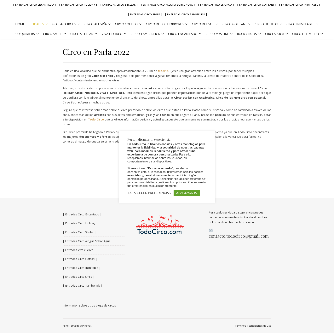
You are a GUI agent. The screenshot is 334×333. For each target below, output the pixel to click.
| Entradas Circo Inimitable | (299, 4)
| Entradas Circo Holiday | (78, 4)
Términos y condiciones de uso (253, 325)
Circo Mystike (217, 34)
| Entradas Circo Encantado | (34, 4)
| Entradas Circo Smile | (145, 14)
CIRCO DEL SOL (203, 24)
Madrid (163, 71)
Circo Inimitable (300, 24)
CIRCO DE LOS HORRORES (165, 24)
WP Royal (85, 325)
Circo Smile (52, 34)
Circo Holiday (266, 24)
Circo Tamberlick (145, 34)
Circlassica (274, 34)
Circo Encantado (182, 34)
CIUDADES (36, 24)
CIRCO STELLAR (81, 34)
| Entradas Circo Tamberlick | (186, 14)
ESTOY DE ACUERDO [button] (187, 193)
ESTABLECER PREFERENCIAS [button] (149, 192)
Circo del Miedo (305, 34)
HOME (20, 24)
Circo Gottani (234, 24)
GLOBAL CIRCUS (64, 24)
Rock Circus (247, 34)
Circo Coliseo (126, 24)
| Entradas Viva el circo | (216, 4)
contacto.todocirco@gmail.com (239, 236)
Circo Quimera (23, 34)
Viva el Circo (111, 34)
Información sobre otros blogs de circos (89, 305)
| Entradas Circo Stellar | (119, 4)
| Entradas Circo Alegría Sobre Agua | (168, 4)
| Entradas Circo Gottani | (256, 4)
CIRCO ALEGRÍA (95, 24)
